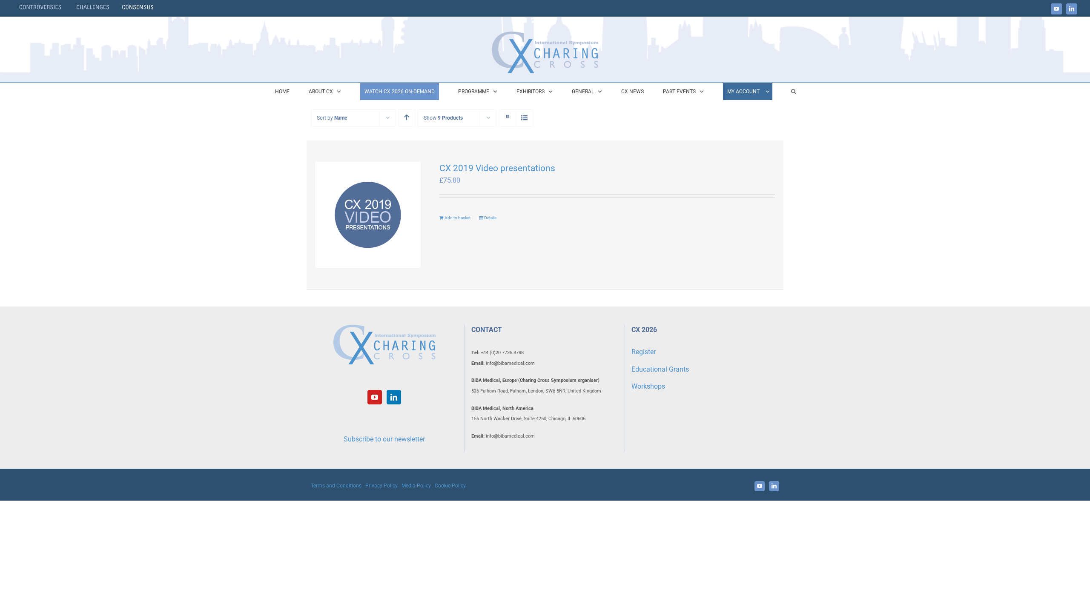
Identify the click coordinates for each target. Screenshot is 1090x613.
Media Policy (416, 486)
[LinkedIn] (394, 397)
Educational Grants (660, 369)
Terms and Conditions (336, 486)
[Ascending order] (407, 118)
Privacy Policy (381, 486)
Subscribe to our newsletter (384, 439)
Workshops (648, 386)
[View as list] (524, 118)
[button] (793, 91)
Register (643, 352)
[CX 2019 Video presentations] (368, 215)
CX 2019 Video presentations (497, 168)
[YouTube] (374, 397)
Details (490, 217)
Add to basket (457, 217)
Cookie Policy (450, 486)
